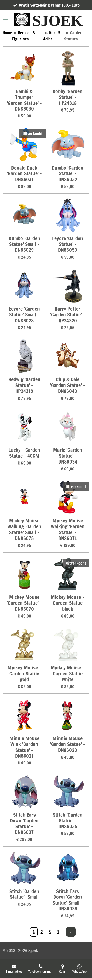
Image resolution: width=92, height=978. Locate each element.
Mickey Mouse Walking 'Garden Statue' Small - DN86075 (24, 529)
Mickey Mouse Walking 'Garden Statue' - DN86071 (68, 529)
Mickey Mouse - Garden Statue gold (24, 674)
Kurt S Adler (51, 36)
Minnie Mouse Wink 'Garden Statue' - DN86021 (24, 747)
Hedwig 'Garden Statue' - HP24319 (24, 385)
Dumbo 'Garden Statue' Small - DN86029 (24, 244)
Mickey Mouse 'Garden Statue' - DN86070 (24, 603)
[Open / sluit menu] (5, 19)
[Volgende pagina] (71, 932)
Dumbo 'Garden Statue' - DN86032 (67, 174)
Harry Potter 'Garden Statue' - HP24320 (67, 315)
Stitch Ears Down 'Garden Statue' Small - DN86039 (68, 900)
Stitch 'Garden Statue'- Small (24, 894)
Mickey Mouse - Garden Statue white (67, 674)
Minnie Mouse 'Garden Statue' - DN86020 (67, 744)
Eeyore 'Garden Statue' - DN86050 (67, 244)
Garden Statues (73, 36)
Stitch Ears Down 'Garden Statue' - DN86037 (24, 823)
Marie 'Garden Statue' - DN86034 (67, 456)
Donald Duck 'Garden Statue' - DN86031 (24, 174)
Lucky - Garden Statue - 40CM (24, 453)
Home (7, 33)
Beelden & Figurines (23, 36)
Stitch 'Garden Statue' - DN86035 (68, 821)
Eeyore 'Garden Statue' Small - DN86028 (24, 315)
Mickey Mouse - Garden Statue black (67, 603)
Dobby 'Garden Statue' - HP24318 (68, 97)
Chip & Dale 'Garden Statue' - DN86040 (67, 385)
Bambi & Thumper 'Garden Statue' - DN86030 (24, 100)
